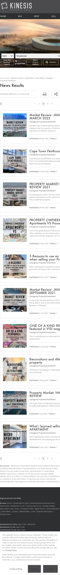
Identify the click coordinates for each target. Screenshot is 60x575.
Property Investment (47, 121)
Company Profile (26, 509)
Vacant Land (4, 506)
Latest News (29, 78)
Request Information (45, 511)
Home (9, 503)
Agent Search (40, 509)
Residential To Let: (8, 527)
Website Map (24, 511)
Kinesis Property (17, 78)
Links (33, 511)
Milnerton (31, 524)
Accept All (50, 569)
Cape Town (22, 524)
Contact (15, 511)
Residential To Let (17, 506)
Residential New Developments (42, 503)
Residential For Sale (21, 503)
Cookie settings (15, 569)
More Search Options (35, 62)
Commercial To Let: (8, 530)
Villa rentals (4, 509)
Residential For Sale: (8, 524)
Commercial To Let (33, 506)
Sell (11, 509)
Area (17, 509)
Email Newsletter (53, 509)
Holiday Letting (48, 506)
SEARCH (52, 62)
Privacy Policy (5, 514)
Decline (34, 569)
